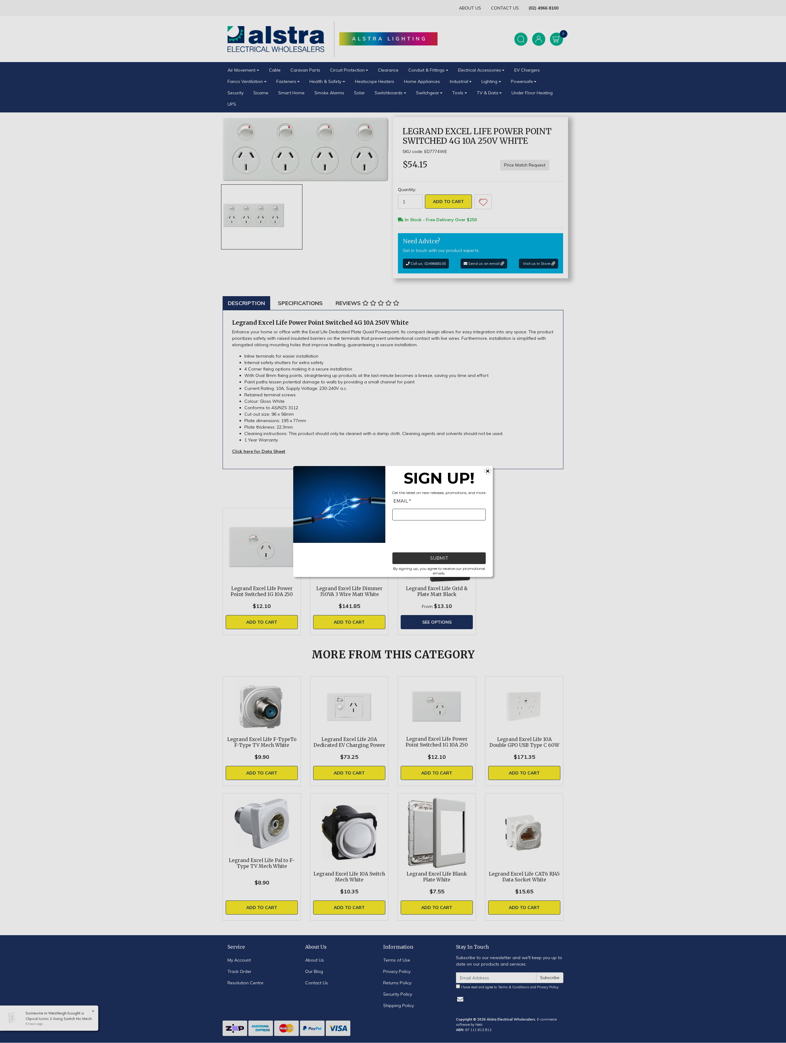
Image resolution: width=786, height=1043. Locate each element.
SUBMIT (439, 558)
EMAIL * (402, 501)
